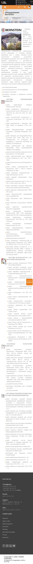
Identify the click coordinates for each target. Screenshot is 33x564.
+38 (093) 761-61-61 (22, 2)
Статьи (5, 534)
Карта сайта (6, 521)
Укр (31, 3)
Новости (5, 518)
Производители (16, 17)
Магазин (5, 529)
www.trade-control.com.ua (11, 509)
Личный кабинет (19, 7)
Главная (6, 17)
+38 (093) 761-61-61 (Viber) (23, 4)
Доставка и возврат (9, 532)
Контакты (5, 537)
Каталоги (5, 526)
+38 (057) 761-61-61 (9, 486)
